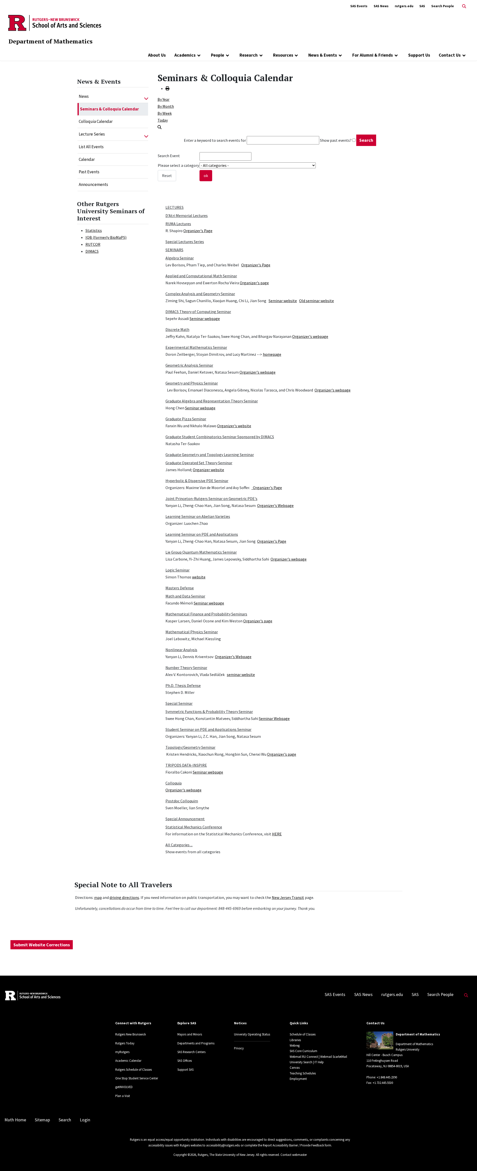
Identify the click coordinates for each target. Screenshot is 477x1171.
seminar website (241, 674)
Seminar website (283, 300)
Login (85, 1120)
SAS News (381, 6)
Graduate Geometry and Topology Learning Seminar (209, 454)
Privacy (239, 1048)
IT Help (319, 1062)
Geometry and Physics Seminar (191, 383)
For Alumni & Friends (372, 55)
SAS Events (358, 6)
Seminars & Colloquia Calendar (109, 109)
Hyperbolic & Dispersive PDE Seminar (196, 480)
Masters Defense (179, 587)
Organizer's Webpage (275, 505)
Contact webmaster (293, 1155)
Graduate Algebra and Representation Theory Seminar (211, 400)
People (217, 55)
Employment (298, 1079)
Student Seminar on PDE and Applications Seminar (208, 729)
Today (163, 120)
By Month (166, 106)
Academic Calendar (128, 1061)
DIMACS (92, 251)
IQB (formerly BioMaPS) (105, 237)
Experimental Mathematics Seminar (196, 347)
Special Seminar (179, 703)
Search (65, 1120)
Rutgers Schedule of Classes (133, 1069)
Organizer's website (234, 425)
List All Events (91, 146)
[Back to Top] (466, 1159)
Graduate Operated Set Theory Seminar (198, 462)
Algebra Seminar (179, 257)
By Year (163, 99)
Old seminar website (316, 300)
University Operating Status (252, 1034)
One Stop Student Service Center (136, 1078)
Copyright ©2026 (184, 1155)
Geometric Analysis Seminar (189, 365)
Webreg (295, 1045)
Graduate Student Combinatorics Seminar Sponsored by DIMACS (219, 436)
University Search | (302, 1062)
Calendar (87, 159)
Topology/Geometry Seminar (190, 747)
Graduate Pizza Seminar (185, 418)
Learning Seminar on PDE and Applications (201, 534)
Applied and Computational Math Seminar (201, 275)
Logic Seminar (177, 570)
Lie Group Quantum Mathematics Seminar (201, 552)
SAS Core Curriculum (303, 1051)
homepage (272, 354)
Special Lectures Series (184, 241)
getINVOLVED (124, 1087)
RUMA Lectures (178, 223)
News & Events (322, 55)
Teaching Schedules (303, 1073)
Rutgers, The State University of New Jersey (226, 1155)
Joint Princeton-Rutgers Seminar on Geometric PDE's (211, 498)
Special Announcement (185, 818)
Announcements (93, 184)
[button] (146, 96)
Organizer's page (254, 282)
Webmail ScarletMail (333, 1057)
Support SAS (185, 1069)
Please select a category (178, 165)
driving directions (124, 897)
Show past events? (336, 140)
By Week (165, 113)
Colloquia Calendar (96, 121)
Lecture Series (92, 134)
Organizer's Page (197, 230)
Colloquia (173, 783)
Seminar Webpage (274, 718)
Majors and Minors (189, 1034)
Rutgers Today (124, 1043)
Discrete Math (177, 329)
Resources (283, 55)
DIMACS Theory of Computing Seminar (198, 311)
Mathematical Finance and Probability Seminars (206, 613)
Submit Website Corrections (41, 945)
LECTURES (174, 207)
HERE (277, 833)
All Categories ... (179, 844)
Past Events (89, 172)
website (198, 576)
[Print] (167, 88)
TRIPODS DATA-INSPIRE (186, 765)
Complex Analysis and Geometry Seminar (200, 293)
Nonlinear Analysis (181, 649)
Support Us (419, 55)
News (84, 96)
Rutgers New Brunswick (130, 1034)
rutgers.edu (404, 6)
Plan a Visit (122, 1096)
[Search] (159, 127)
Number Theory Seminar (186, 667)
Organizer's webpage (310, 336)
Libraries (295, 1040)
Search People (442, 6)
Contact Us (450, 55)
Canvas (295, 1067)
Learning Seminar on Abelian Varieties (197, 516)
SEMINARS (174, 249)
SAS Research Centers (191, 1052)
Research (248, 55)
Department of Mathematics (50, 41)
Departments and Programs (195, 1043)
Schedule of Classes (303, 1034)
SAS (422, 6)
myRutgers (122, 1052)
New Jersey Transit (288, 897)
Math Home (15, 1120)
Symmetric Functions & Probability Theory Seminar (209, 711)
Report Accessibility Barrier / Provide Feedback (293, 1145)
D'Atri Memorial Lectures (186, 215)
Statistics (93, 230)
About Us (157, 55)
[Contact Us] (464, 55)
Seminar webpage (205, 318)
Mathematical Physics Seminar (191, 631)
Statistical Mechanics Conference (193, 826)
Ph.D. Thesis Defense (183, 685)
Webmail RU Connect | (304, 1057)
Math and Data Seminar (185, 596)
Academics (185, 55)
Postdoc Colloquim (181, 800)
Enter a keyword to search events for (215, 140)
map (98, 897)
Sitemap (42, 1120)
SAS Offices (184, 1061)
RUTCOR (92, 244)
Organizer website (208, 469)
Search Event (169, 155)
